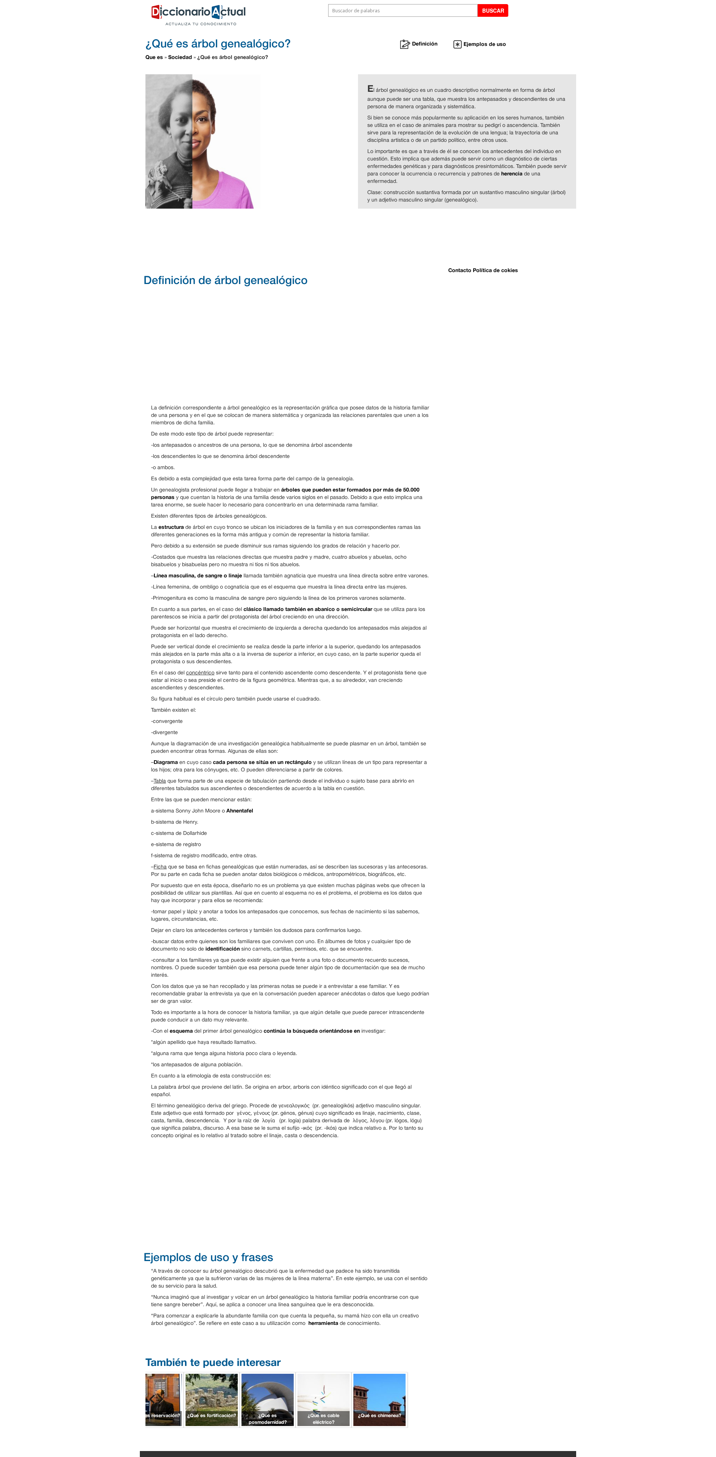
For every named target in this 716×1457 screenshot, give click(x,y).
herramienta (323, 1323)
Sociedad (180, 57)
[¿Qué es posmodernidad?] (268, 1399)
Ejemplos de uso (485, 44)
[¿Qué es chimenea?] (380, 1399)
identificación (222, 948)
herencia (511, 173)
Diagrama (166, 762)
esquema (181, 1030)
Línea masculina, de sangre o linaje (198, 575)
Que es (154, 57)
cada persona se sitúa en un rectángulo (262, 762)
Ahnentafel (239, 810)
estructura (171, 527)
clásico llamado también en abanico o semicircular (308, 609)
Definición (424, 43)
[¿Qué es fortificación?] (212, 1399)
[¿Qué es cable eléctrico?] (324, 1399)
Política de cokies (495, 270)
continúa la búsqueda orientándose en (312, 1030)
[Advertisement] (332, 240)
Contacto (459, 270)
